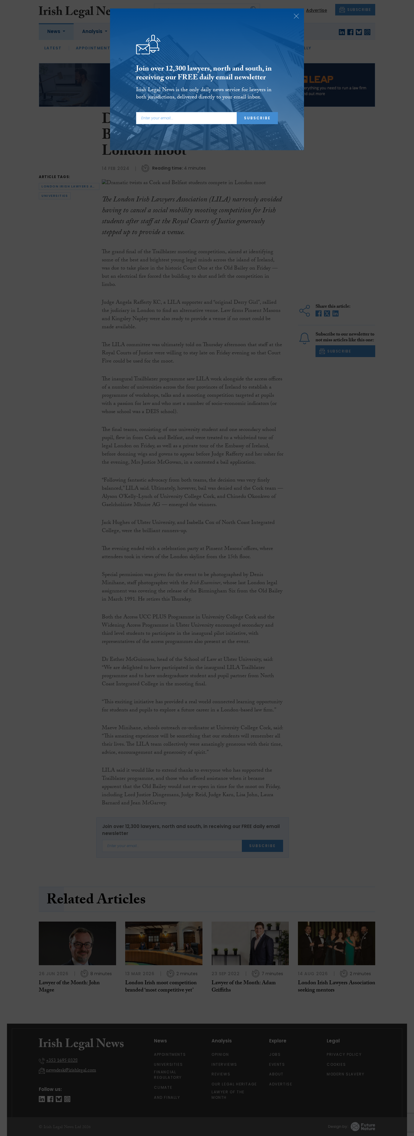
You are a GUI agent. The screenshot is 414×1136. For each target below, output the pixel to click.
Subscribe (257, 118)
